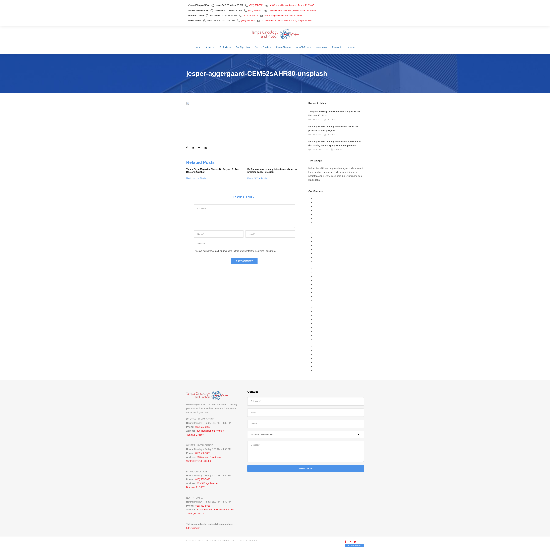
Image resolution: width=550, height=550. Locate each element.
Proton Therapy (283, 47)
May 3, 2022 (191, 178)
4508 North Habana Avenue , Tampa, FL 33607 (292, 5)
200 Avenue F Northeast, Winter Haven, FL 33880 (292, 10)
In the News (321, 47)
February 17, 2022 (320, 150)
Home (197, 47)
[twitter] (355, 541)
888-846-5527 (193, 528)
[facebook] (345, 541)
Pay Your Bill (354, 546)
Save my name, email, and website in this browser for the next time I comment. (236, 251)
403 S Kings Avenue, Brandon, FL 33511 (283, 15)
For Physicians (243, 47)
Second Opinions (263, 47)
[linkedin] (350, 541)
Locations (350, 47)
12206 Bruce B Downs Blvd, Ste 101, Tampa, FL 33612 (287, 20)
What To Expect (303, 47)
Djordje (203, 178)
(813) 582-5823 (256, 5)
